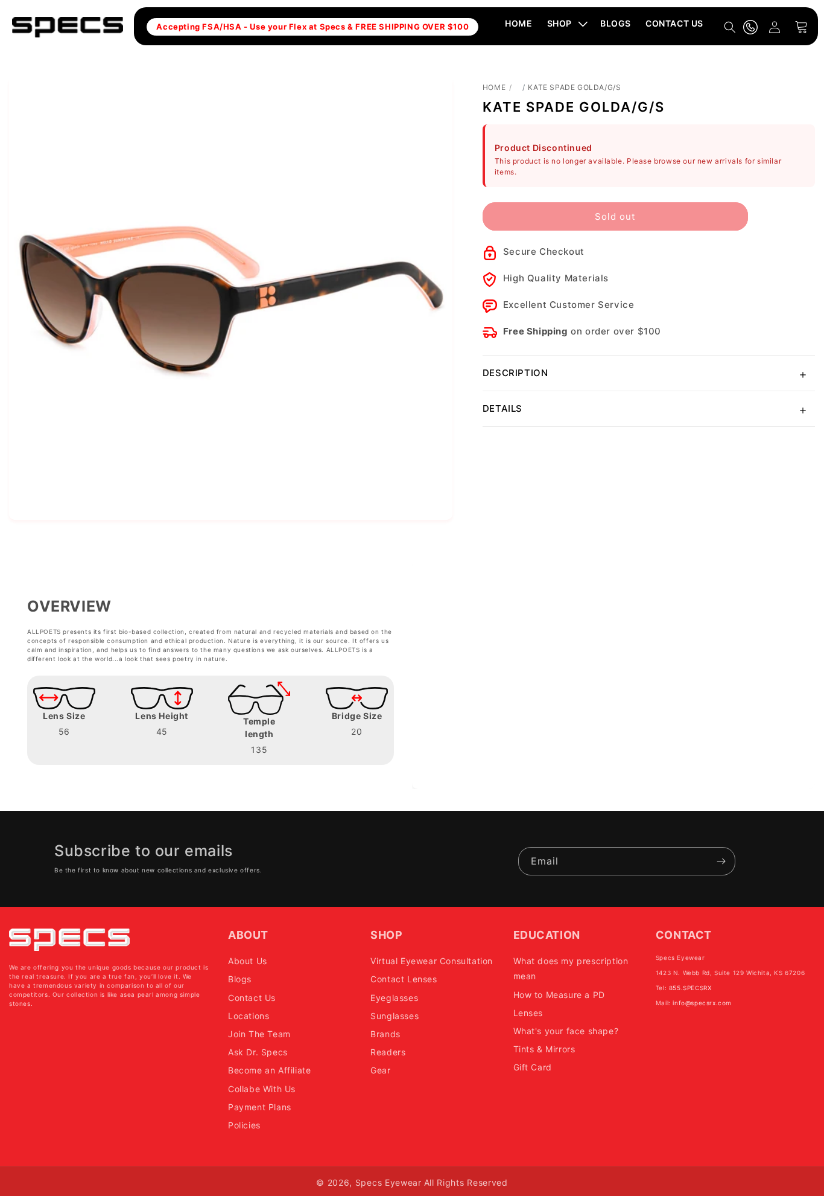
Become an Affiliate (269, 1070)
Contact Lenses (403, 979)
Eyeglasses (394, 998)
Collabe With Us (262, 1089)
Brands (385, 1034)
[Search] (730, 27)
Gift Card (532, 1067)
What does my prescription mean (571, 968)
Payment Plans (259, 1107)
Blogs (240, 979)
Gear (380, 1070)
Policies (244, 1125)
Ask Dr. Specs (258, 1052)
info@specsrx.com (702, 1002)
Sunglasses (394, 1016)
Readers (387, 1052)
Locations (248, 1016)
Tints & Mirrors (544, 1049)
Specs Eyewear (388, 1182)
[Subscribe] (721, 861)
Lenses (528, 1013)
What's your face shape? (566, 1031)
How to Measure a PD (559, 995)
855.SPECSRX (690, 987)
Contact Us (252, 998)
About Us (247, 961)
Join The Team (259, 1034)
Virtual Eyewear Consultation (431, 961)
